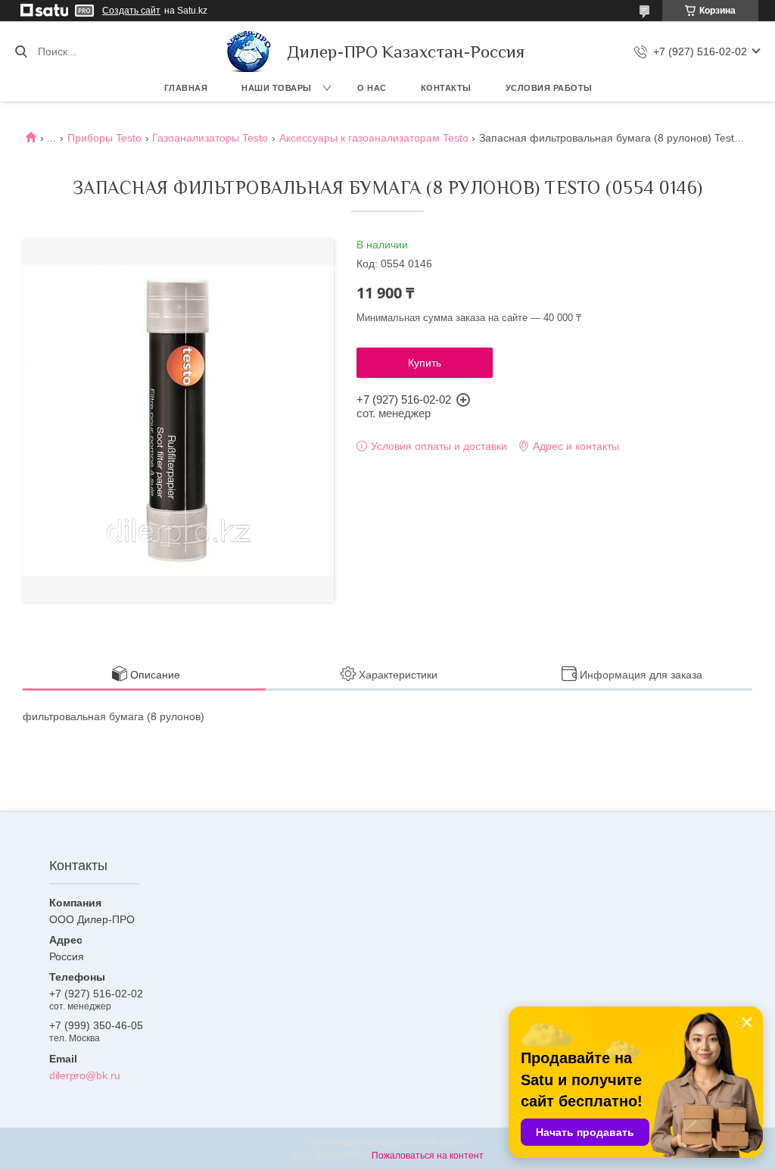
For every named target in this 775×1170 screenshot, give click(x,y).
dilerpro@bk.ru (84, 1075)
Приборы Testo (104, 138)
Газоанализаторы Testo (210, 138)
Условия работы (549, 87)
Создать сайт (131, 10)
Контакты (446, 87)
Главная (186, 87)
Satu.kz (454, 1142)
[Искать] (21, 51)
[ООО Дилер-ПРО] (249, 51)
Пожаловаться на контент (428, 1155)
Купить (424, 363)
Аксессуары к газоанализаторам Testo (373, 138)
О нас (372, 87)
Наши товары (276, 87)
